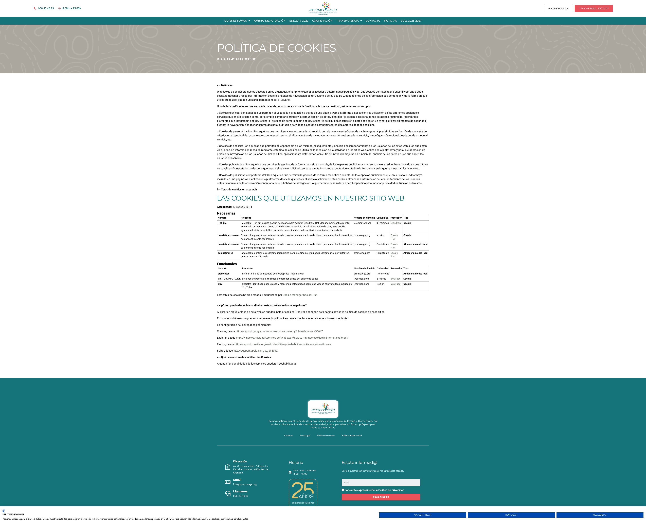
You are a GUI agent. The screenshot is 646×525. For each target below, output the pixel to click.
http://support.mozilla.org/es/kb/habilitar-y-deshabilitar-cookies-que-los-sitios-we (283, 344)
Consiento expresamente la (374, 490)
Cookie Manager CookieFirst (300, 295)
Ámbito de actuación (269, 20)
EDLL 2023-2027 (411, 20)
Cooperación (322, 20)
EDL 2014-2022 (298, 20)
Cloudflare (396, 223)
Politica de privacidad (352, 435)
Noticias (390, 20)
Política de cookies (326, 435)
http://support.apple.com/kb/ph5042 (256, 351)
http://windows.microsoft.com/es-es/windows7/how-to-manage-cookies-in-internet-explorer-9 (292, 338)
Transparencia (347, 20)
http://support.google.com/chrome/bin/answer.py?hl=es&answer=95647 (279, 331)
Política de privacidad (391, 490)
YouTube (396, 279)
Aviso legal (305, 435)
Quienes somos (235, 20)
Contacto (373, 20)
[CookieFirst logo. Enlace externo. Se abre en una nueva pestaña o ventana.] (4, 511)
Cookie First (394, 237)
